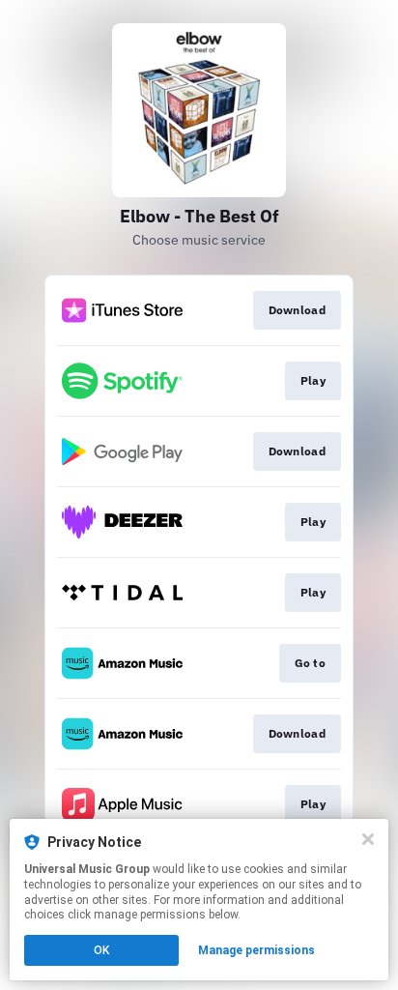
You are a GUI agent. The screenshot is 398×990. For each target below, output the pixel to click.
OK (101, 950)
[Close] (368, 839)
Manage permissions (256, 950)
